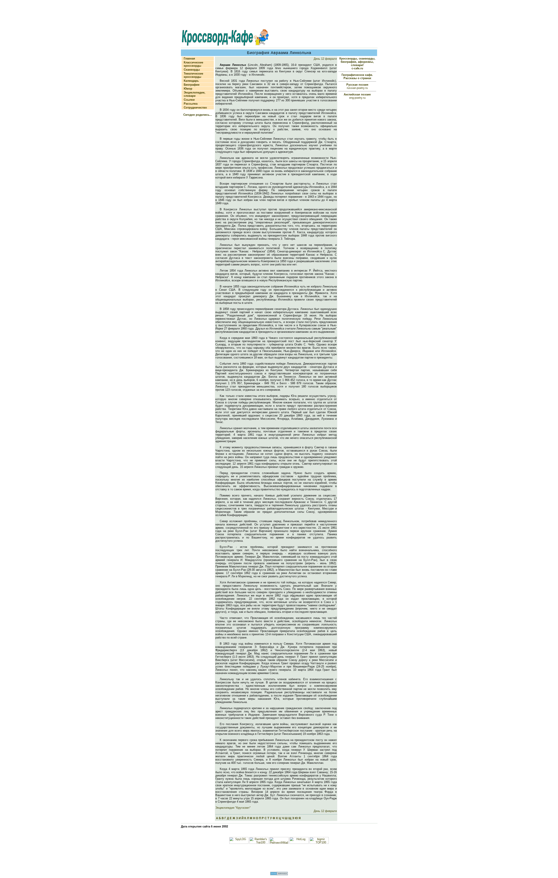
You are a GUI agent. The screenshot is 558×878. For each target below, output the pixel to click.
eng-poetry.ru (357, 96)
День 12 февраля (325, 58)
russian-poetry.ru (357, 86)
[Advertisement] (279, 15)
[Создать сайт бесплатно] (279, 874)
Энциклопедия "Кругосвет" (233, 807)
